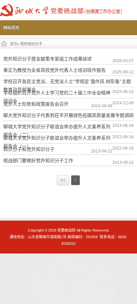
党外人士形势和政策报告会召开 (35, 104)
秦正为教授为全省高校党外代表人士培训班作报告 (54, 70)
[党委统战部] (68, 10)
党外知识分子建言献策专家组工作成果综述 (47, 58)
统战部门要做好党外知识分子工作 (38, 160)
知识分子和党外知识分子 (29, 149)
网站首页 (11, 27)
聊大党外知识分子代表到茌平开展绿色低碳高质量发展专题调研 (68, 115)
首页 (13, 44)
